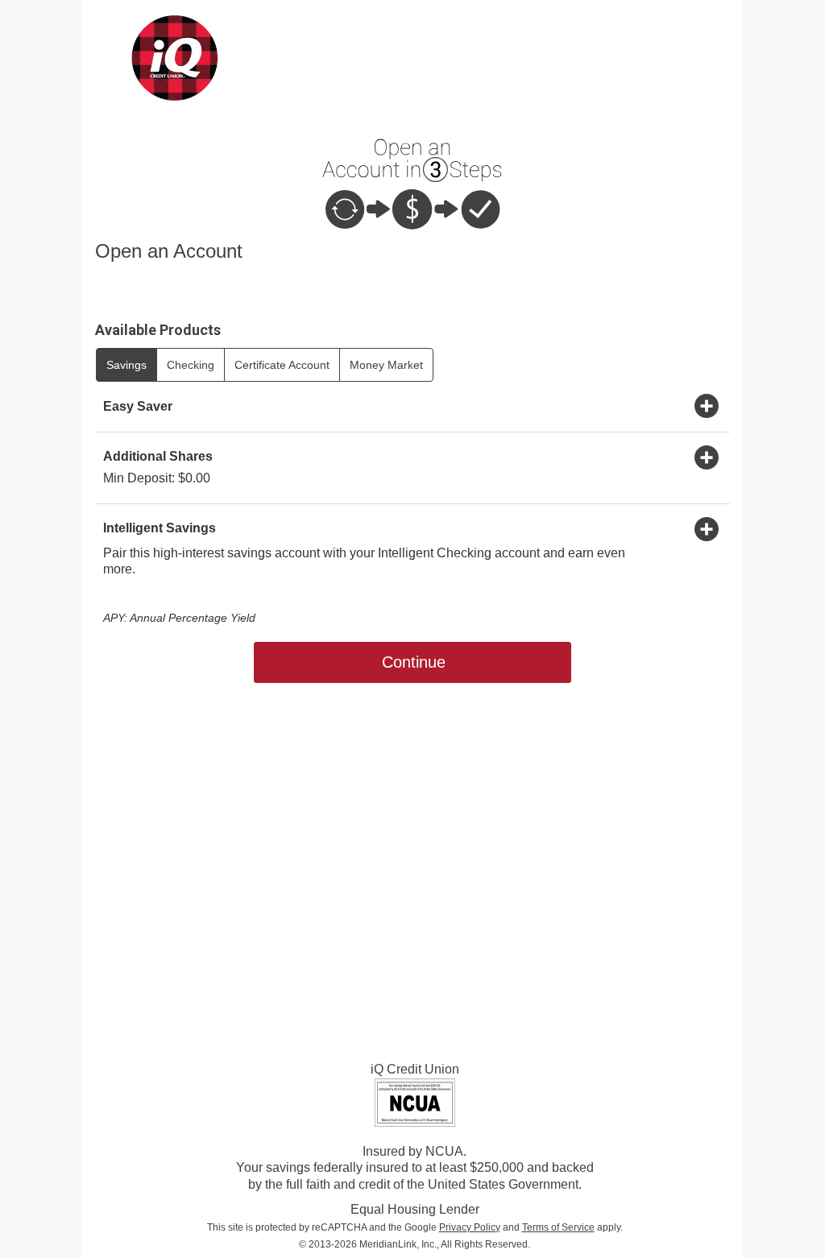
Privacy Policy (469, 1227)
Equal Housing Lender (414, 1209)
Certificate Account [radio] (282, 364)
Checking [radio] (190, 364)
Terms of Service (558, 1227)
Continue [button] (414, 662)
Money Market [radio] (386, 364)
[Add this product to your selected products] (706, 405)
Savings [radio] (126, 364)
